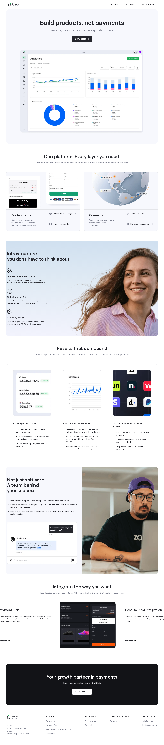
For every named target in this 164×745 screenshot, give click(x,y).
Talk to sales (147, 721)
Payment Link (51, 721)
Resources (131, 4)
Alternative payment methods (58, 729)
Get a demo (80, 692)
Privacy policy (115, 721)
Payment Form (52, 725)
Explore (31, 640)
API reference (90, 721)
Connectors (51, 733)
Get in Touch (148, 4)
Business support (149, 725)
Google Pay (90, 725)
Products (115, 4)
